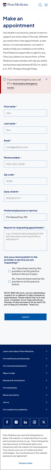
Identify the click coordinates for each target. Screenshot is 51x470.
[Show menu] (45, 5)
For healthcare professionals (16, 358)
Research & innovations (14, 380)
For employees (10, 387)
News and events (11, 395)
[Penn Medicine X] (44, 422)
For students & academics (15, 409)
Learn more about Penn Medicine (18, 351)
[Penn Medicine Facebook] (7, 422)
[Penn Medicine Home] (19, 5)
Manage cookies (25, 463)
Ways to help (9, 373)
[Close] (46, 79)
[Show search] (39, 5)
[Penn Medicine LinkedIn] (25, 422)
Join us (6, 402)
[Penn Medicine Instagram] (16, 422)
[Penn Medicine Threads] (34, 422)
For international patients (15, 366)
